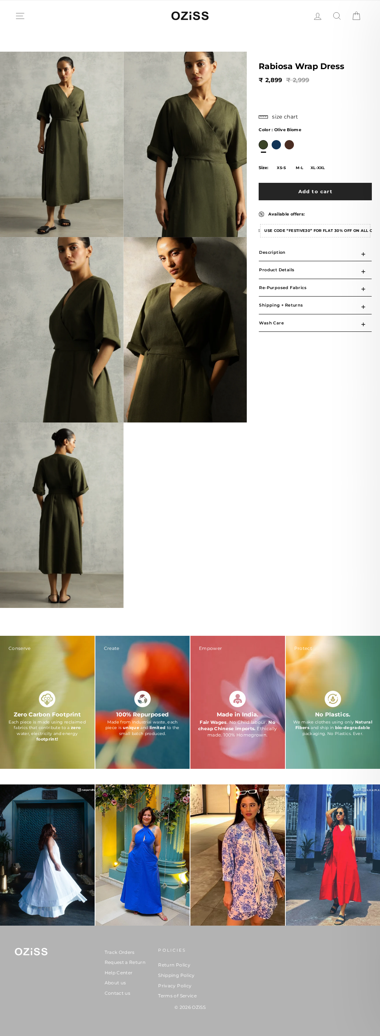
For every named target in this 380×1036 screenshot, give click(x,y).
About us (115, 982)
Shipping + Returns (281, 305)
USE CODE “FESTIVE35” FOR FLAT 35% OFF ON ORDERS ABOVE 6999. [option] (317, 230)
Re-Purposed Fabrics (283, 287)
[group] (47, 703)
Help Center (119, 972)
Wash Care (271, 323)
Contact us (118, 993)
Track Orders (120, 952)
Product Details (276, 269)
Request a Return (125, 962)
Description (272, 252)
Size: (263, 167)
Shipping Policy (176, 975)
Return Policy (174, 965)
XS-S (281, 167)
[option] (263, 144)
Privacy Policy (174, 985)
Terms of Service (177, 995)
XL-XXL (318, 167)
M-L (300, 167)
